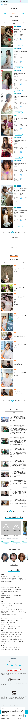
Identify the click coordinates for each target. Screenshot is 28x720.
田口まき (21, 85)
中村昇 (21, 39)
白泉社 (2, 581)
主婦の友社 (3, 579)
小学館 (8, 579)
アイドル (14, 632)
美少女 (4, 618)
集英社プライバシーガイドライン (13, 703)
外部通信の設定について (16, 705)
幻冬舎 (16, 578)
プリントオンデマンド (16, 597)
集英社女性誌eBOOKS (16, 589)
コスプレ (5, 603)
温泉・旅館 (12, 628)
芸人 (13, 641)
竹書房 (16, 579)
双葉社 (10, 581)
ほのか (15, 121)
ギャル (17, 614)
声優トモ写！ (4, 599)
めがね (4, 605)
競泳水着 (19, 603)
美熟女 (20, 618)
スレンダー (5, 609)
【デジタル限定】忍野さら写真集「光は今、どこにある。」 (20, 211)
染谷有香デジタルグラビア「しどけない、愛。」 (20, 30)
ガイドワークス (9, 576)
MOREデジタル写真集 (15, 587)
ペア (3, 626)
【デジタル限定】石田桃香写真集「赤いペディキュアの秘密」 (20, 189)
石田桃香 (15, 166)
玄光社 (13, 578)
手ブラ (4, 647)
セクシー (5, 622)
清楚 (13, 622)
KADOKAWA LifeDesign (6, 578)
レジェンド (5, 641)
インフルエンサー (7, 639)
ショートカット (6, 611)
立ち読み (18, 45)
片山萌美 (15, 143)
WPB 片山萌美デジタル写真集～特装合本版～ (20, 141)
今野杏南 (15, 99)
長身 (21, 611)
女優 (21, 632)
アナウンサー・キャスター (8, 638)
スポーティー (22, 612)
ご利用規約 (4, 703)
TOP (2, 4)
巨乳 (14, 609)
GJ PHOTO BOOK (5, 587)
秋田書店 (3, 576)
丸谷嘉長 (21, 151)
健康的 (4, 612)
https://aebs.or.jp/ (3, 699)
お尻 (20, 609)
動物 (11, 649)
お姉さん (12, 618)
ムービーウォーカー (17, 581)
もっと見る (14, 564)
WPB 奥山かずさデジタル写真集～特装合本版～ (20, 74)
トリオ (10, 626)
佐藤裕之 (21, 174)
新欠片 (24, 579)
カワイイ (14, 620)
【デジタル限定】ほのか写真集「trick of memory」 (20, 119)
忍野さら (15, 213)
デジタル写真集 (5, 13)
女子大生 (18, 634)
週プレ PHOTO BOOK (6, 585)
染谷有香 (15, 32)
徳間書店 (21, 579)
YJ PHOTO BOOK (16, 585)
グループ (17, 626)
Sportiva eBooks (16, 591)
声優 (11, 634)
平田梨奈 (15, 54)
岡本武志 (21, 83)
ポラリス (10, 599)
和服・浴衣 (12, 605)
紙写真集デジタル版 (5, 595)
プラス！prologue (14, 595)
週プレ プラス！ (13, 13)
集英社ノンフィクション (6, 591)
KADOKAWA (16, 576)
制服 (12, 603)
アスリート (20, 641)
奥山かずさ (16, 76)
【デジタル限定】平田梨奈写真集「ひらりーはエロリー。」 (20, 52)
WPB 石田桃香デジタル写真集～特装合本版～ (20, 164)
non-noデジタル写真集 (6, 589)
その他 (17, 649)
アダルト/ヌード (4, 643)
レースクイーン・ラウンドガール (10, 636)
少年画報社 (12, 579)
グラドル (5, 632)
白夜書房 (7, 581)
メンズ (4, 649)
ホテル (4, 628)
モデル (4, 634)
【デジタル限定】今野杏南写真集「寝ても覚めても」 (20, 97)
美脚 (15, 611)
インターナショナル (7, 614)
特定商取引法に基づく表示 (6, 705)
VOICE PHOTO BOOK (6, 597)
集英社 (20, 578)
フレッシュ (12, 612)
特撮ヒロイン (17, 639)
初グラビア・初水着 (14, 647)
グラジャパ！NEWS (22, 13)
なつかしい (5, 620)
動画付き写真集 (22, 595)
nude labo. (14, 599)
